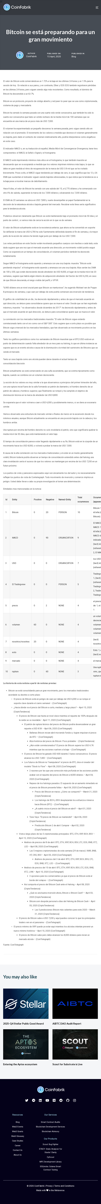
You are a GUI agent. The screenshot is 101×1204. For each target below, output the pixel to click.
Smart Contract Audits (50, 1122)
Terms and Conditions (64, 1186)
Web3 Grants (17, 1131)
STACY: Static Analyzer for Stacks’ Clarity (50, 1151)
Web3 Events (17, 1127)
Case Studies (17, 1141)
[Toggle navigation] (82, 7)
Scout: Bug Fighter (50, 1144)
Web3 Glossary (17, 1136)
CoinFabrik (31, 56)
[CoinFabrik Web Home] (50, 1090)
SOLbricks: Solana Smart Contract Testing (50, 1168)
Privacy (49, 1186)
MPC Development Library (51, 1162)
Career (18, 1145)
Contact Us (17, 1150)
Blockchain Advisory (50, 1131)
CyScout (50, 1157)
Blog (74, 56)
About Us (18, 1155)
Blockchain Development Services (50, 1127)
